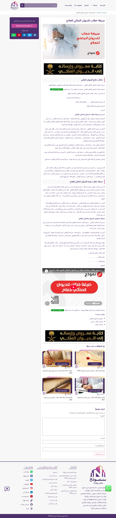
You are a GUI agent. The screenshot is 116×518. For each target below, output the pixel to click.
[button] (35, 35)
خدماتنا (95, 5)
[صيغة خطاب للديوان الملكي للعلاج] (73, 74)
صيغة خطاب (99, 324)
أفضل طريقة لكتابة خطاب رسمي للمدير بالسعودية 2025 (91, 398)
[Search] (22, 5)
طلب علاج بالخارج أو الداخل (49, 479)
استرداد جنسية (53, 482)
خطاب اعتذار (53, 489)
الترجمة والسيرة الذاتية (51, 493)
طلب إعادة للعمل (52, 496)
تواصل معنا (68, 5)
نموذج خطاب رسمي (97, 321)
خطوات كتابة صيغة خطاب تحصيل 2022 (69, 486)
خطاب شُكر (54, 486)
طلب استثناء (53, 500)
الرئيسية (102, 5)
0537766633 (57, 89)
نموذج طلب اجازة (72, 481)
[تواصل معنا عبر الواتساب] (108, 491)
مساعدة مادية (53, 475)
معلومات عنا (78, 5)
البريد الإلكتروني (100, 445)
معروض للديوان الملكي (96, 318)
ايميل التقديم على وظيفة (70, 472)
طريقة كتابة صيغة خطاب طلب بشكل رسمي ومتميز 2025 (58, 398)
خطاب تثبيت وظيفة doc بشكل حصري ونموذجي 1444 (68, 477)
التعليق (102, 416)
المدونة (86, 5)
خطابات (98, 12)
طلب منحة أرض (52, 503)
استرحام (55, 472)
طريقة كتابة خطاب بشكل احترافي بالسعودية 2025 (91, 370)
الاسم (102, 438)
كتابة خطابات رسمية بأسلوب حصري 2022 (68, 492)
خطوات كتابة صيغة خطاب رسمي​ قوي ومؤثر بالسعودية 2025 (57, 371)
